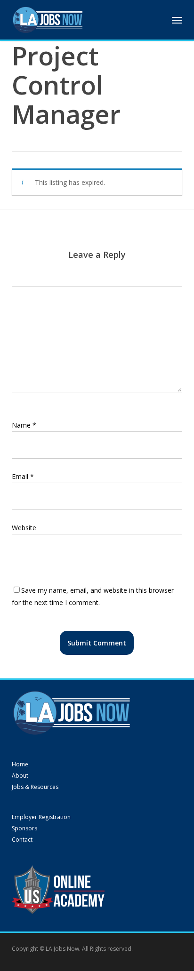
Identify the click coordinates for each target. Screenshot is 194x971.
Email (23, 476)
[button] (177, 19)
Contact (22, 840)
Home (20, 764)
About (20, 776)
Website (24, 527)
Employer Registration (41, 817)
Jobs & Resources (35, 787)
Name (24, 425)
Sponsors (24, 828)
